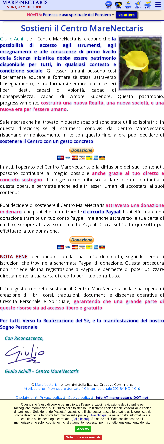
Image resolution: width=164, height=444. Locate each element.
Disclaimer (25, 398)
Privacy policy (51, 398)
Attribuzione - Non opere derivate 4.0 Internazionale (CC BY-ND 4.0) (81, 389)
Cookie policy (79, 398)
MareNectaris (46, 385)
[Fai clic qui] (98, 415)
